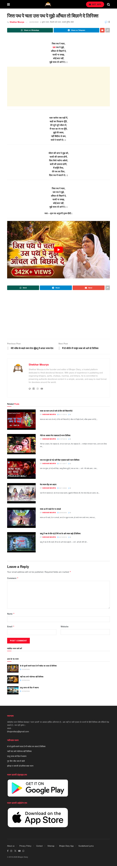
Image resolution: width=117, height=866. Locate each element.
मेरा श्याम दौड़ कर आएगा (48, 484)
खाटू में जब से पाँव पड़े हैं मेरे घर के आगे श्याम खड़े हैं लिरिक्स (60, 533)
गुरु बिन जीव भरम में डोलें (16, 760)
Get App (96, 4)
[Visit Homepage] (48, 4)
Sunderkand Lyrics (86, 845)
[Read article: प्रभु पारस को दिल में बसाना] (13, 690)
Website (64, 626)
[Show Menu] (8, 4)
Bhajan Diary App (66, 845)
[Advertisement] (58, 86)
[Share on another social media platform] (107, 30)
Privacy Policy (25, 845)
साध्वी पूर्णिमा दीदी (68, 22)
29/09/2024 (63, 513)
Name (11, 613)
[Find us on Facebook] (7, 851)
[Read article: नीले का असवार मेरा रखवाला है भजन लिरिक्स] (21, 444)
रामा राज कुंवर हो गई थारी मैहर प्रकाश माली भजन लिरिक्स (59, 459)
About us (11, 845)
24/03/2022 (34, 22)
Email (10, 626)
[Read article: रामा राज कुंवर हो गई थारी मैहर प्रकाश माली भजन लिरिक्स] (21, 469)
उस (54, 47)
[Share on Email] (102, 30)
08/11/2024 (63, 488)
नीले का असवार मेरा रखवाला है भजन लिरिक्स (55, 435)
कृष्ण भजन (45, 22)
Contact (39, 845)
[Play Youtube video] (58, 249)
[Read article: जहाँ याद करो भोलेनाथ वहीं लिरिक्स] (13, 679)
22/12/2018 (63, 537)
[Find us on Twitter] (15, 851)
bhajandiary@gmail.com (18, 731)
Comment (12, 578)
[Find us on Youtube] (19, 851)
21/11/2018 (63, 414)
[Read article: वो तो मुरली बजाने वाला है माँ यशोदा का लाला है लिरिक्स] (13, 668)
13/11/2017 (63, 463)
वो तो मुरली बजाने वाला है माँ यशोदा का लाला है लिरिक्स (38, 665)
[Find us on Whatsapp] (23, 851)
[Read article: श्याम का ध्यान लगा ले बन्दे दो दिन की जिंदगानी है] (21, 419)
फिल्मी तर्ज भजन (55, 22)
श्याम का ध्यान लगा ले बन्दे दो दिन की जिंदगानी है (56, 410)
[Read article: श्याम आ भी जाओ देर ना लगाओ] (21, 518)
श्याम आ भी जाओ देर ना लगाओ (50, 508)
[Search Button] (108, 4)
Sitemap (51, 845)
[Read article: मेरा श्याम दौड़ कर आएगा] (21, 493)
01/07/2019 (63, 439)
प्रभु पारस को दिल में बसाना (29, 687)
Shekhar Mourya (17, 22)
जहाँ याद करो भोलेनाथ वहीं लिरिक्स (31, 676)
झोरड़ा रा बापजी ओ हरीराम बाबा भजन (20, 765)
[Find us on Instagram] (11, 851)
